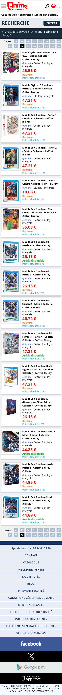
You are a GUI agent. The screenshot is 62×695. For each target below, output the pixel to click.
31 (34, 41)
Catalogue (8, 15)
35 (59, 41)
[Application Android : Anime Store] (31, 667)
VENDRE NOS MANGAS (31, 633)
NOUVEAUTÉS (31, 576)
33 (46, 41)
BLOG (31, 583)
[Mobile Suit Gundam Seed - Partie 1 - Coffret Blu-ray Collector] (11, 474)
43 (52, 46)
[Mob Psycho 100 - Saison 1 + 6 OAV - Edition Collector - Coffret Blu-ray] (11, 63)
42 (46, 46)
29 (22, 41)
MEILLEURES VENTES (31, 569)
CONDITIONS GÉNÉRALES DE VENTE (31, 598)
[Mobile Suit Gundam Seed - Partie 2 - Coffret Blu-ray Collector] (11, 507)
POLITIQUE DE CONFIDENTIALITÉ (31, 612)
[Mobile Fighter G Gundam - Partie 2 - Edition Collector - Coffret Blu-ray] (11, 95)
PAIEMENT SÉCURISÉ (31, 591)
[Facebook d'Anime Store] (31, 644)
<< (16, 41)
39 (28, 46)
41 (40, 46)
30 (28, 41)
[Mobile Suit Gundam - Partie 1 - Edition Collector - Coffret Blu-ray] (11, 125)
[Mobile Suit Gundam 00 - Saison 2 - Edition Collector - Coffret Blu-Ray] (11, 311)
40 (34, 46)
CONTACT (31, 555)
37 (16, 46)
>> (59, 46)
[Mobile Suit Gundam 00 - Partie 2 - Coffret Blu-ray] (11, 281)
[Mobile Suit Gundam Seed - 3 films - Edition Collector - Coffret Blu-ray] (11, 442)
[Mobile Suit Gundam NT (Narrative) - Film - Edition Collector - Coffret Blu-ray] (11, 407)
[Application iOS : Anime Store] (31, 678)
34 (52, 41)
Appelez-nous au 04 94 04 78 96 (31, 548)
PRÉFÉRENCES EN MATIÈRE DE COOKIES (31, 626)
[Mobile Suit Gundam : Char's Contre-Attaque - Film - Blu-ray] (11, 191)
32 (40, 41)
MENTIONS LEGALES (31, 605)
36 (10, 46)
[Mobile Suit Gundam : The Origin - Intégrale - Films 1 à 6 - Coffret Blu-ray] (11, 219)
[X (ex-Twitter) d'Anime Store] (31, 656)
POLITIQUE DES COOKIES (31, 619)
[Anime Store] (17, 6)
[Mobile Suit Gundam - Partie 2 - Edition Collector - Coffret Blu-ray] (11, 158)
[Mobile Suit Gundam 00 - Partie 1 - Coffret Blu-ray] (11, 252)
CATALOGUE (31, 562)
